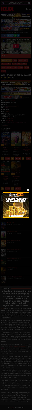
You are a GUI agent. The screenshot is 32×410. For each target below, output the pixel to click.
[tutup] (28, 190)
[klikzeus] (16, 205)
